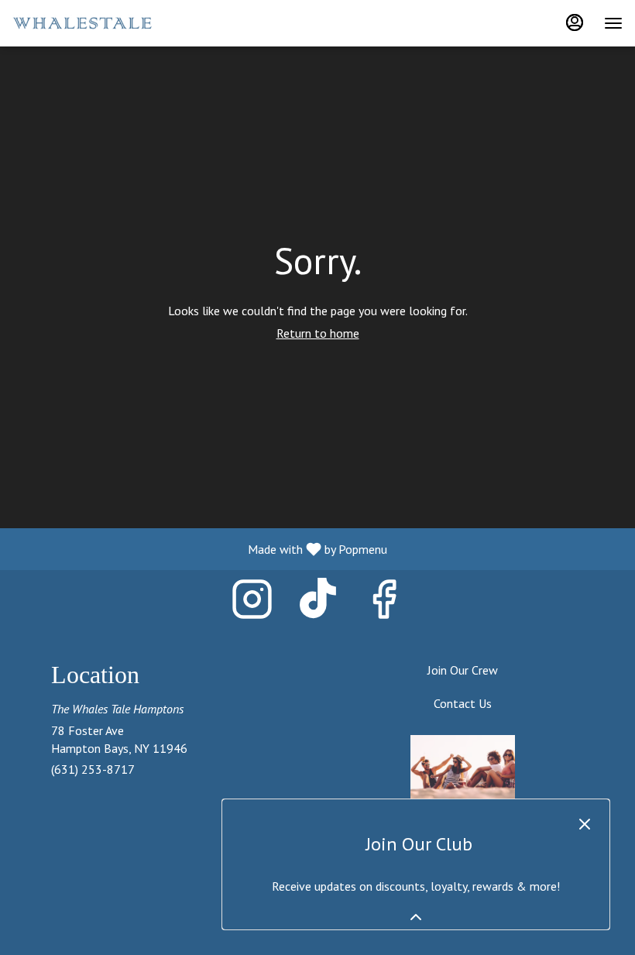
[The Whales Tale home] (82, 23)
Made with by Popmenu (199, 548)
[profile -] (574, 22)
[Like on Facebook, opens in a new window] (383, 604)
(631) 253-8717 (93, 769)
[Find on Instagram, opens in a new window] (252, 604)
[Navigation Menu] (613, 23)
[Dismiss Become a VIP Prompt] (584, 824)
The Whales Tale (462, 770)
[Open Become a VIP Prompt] (416, 917)
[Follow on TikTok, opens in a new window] (318, 604)
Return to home (317, 333)
